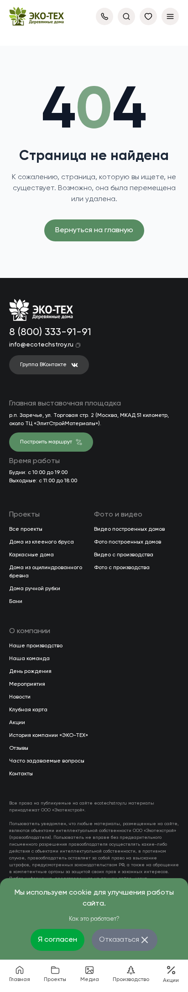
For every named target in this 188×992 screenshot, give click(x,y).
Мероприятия (27, 684)
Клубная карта (28, 710)
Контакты (21, 774)
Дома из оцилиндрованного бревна (45, 572)
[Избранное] (148, 16)
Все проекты (25, 529)
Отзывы (18, 748)
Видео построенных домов (129, 529)
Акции (17, 722)
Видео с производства (123, 555)
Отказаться (119, 940)
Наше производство (36, 646)
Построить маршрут (46, 442)
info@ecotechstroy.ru (41, 344)
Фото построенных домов (127, 542)
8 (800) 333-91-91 (48, 332)
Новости (20, 697)
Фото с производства (122, 568)
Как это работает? (94, 919)
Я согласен (57, 940)
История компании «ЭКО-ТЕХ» (48, 735)
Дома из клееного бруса (41, 542)
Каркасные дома (31, 555)
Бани (15, 601)
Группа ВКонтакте (43, 365)
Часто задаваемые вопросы (46, 761)
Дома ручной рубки (34, 589)
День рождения (30, 671)
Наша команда (29, 658)
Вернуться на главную (94, 230)
